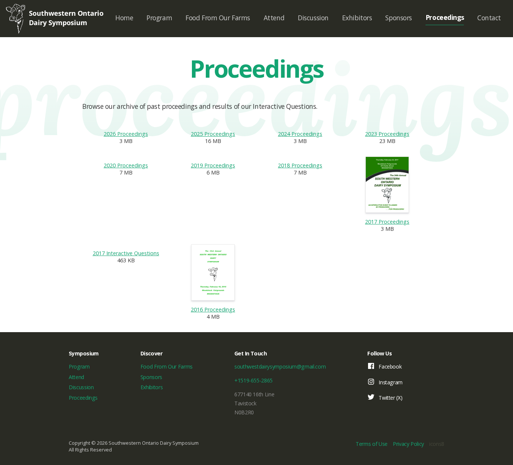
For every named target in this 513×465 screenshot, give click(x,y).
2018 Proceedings (300, 165)
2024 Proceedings (300, 133)
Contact (489, 17)
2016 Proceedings (213, 309)
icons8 (436, 443)
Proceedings (444, 17)
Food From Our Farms (218, 17)
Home (124, 17)
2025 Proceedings (213, 133)
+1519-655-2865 (253, 380)
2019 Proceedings (213, 165)
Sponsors (398, 17)
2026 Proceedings (126, 133)
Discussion (313, 17)
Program (159, 17)
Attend (274, 17)
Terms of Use (372, 443)
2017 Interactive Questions (126, 253)
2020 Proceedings (126, 165)
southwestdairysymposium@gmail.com (280, 366)
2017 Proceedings (387, 221)
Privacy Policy (408, 443)
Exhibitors (357, 17)
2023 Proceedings (387, 133)
